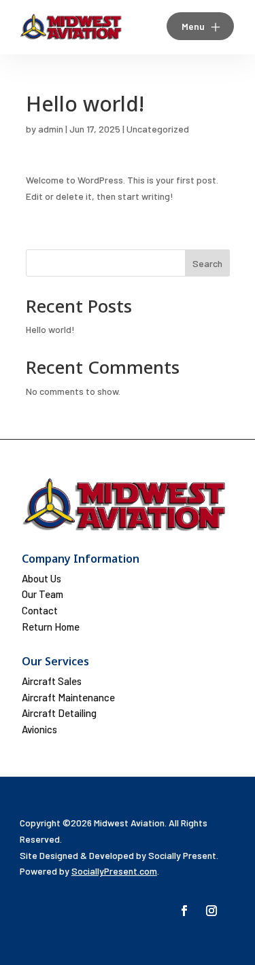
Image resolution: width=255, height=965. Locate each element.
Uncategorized (157, 129)
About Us (41, 578)
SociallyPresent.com (114, 871)
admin (50, 129)
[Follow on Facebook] (184, 911)
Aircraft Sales (52, 681)
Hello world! (50, 329)
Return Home (51, 626)
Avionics (39, 729)
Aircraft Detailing (59, 713)
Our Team (42, 594)
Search (207, 263)
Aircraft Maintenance (68, 697)
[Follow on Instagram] (211, 911)
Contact (40, 610)
